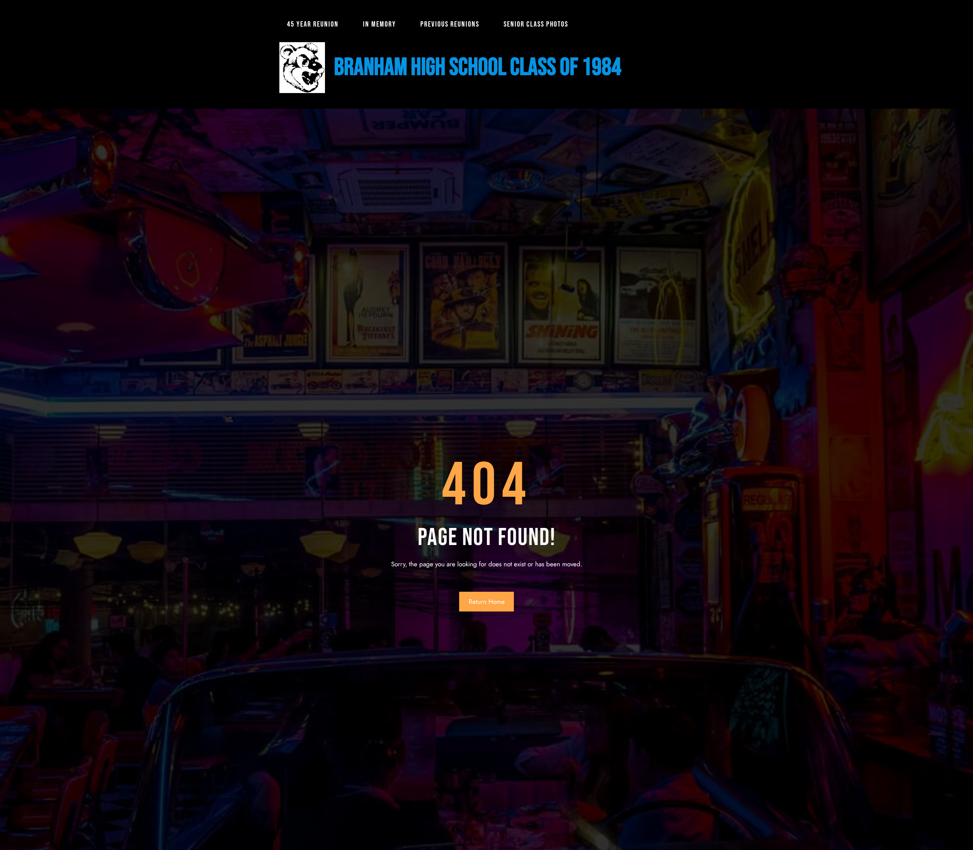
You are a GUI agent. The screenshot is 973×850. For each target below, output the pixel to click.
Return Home (487, 601)
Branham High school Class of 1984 (477, 67)
